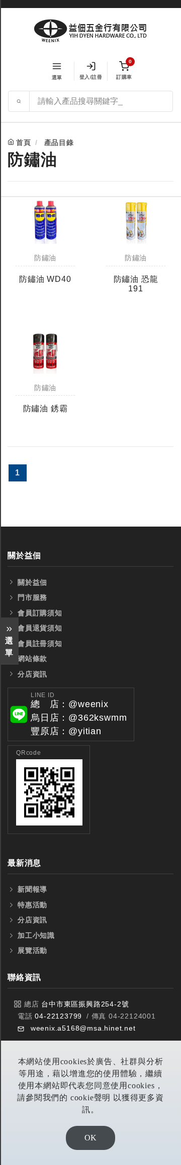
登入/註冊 (91, 77)
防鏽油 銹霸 (45, 408)
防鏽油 (45, 258)
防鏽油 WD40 (45, 279)
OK (90, 1137)
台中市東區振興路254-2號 (85, 1004)
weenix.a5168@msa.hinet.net (83, 1028)
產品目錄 (59, 142)
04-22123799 (58, 1016)
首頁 (23, 142)
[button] (71, 714)
